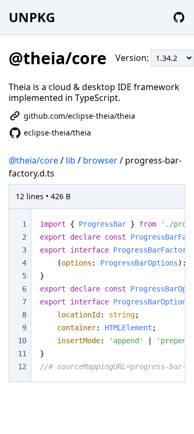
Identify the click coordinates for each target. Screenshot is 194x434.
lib (70, 160)
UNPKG (32, 17)
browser (100, 160)
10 (22, 340)
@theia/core (33, 160)
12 (22, 366)
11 (22, 353)
